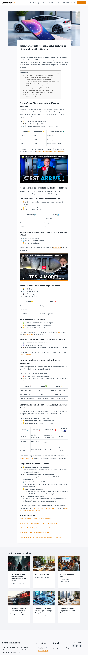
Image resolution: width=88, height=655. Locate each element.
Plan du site (41, 648)
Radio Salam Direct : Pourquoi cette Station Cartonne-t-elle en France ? (42, 537)
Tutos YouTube (67, 3)
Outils (29, 3)
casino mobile (28, 335)
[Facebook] (76, 645)
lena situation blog (42, 574)
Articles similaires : (33, 97)
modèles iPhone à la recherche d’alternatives (50, 151)
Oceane (14, 583)
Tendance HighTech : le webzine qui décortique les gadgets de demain (43, 611)
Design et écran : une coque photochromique (39, 79)
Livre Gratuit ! (81, 2)
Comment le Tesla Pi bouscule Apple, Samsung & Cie (40, 92)
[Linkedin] (80, 645)
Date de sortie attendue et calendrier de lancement (39, 90)
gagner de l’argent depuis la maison (44, 508)
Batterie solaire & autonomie (35, 86)
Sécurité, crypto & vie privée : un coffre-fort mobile (41, 88)
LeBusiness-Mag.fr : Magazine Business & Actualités (36, 528)
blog (58, 332)
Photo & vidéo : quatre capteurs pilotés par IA (40, 84)
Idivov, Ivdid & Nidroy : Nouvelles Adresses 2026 (34, 533)
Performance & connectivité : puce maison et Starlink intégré (43, 81)
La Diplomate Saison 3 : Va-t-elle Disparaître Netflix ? (36, 519)
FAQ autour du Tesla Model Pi (33, 95)
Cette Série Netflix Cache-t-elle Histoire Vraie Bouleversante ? (39, 523)
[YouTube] (73, 645)
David (14, 618)
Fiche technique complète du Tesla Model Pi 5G (38, 77)
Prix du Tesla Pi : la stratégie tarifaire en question (39, 75)
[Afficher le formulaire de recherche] (75, 3)
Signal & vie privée (25, 355)
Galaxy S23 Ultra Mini (27, 458)
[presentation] (19, 563)
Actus (21, 42)
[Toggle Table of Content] (57, 72)
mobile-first (57, 248)
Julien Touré (40, 577)
